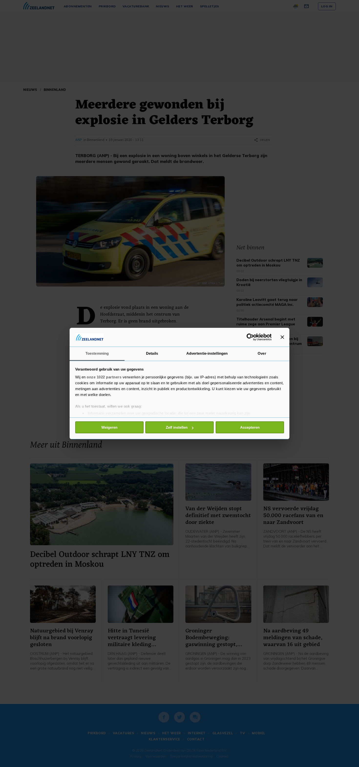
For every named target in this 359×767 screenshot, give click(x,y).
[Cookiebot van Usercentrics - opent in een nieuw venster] (250, 337)
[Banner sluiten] (282, 337)
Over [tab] (262, 353)
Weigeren (109, 427)
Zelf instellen (177, 427)
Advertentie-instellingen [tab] (207, 353)
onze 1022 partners (104, 377)
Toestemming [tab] (97, 353)
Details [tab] (152, 353)
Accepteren (250, 427)
